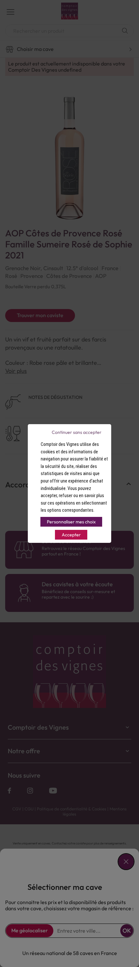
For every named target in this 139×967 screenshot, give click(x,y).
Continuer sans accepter (77, 432)
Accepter (71, 535)
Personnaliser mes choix (71, 522)
